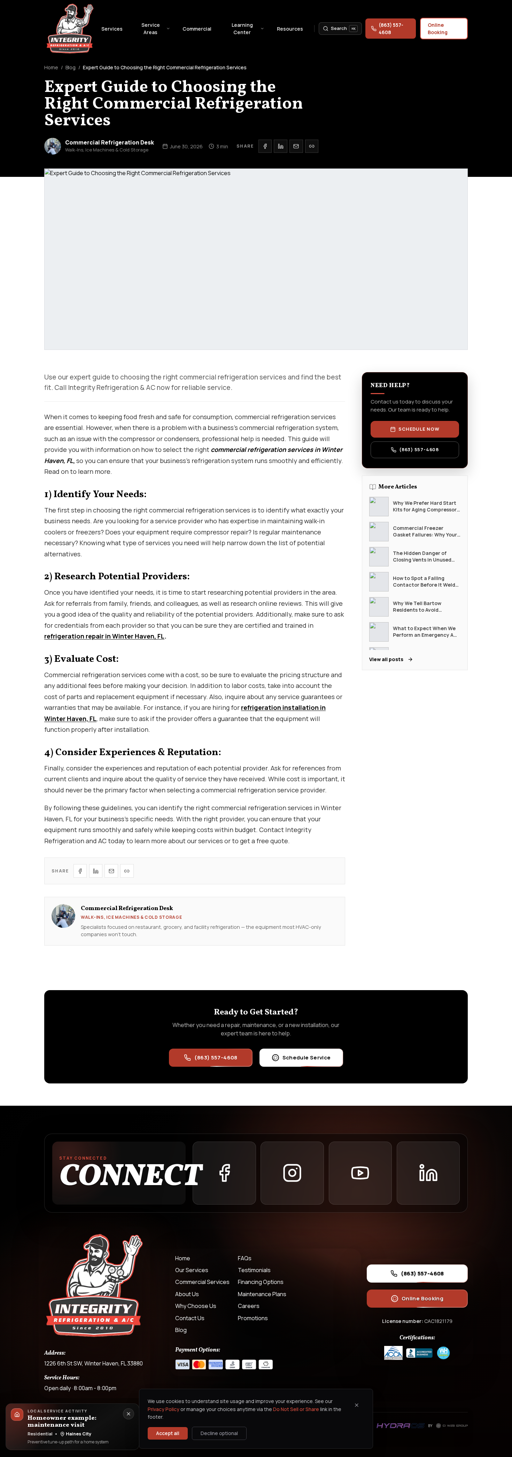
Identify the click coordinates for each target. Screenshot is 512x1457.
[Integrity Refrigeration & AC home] (70, 28)
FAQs (244, 1258)
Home (51, 67)
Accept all (167, 1433)
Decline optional (219, 1433)
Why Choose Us (195, 1306)
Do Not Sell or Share (296, 1409)
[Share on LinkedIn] (280, 146)
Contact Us (189, 1318)
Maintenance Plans (262, 1294)
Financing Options (261, 1282)
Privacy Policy (163, 1409)
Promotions (253, 1318)
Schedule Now (418, 429)
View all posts (386, 659)
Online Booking (438, 29)
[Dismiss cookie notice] (356, 1405)
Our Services (191, 1270)
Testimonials (254, 1270)
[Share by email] (296, 146)
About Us (187, 1294)
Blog (70, 67)
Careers (248, 1306)
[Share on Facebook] (265, 146)
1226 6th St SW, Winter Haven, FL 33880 (93, 1363)
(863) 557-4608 (391, 29)
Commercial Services (202, 1282)
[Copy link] (311, 146)
